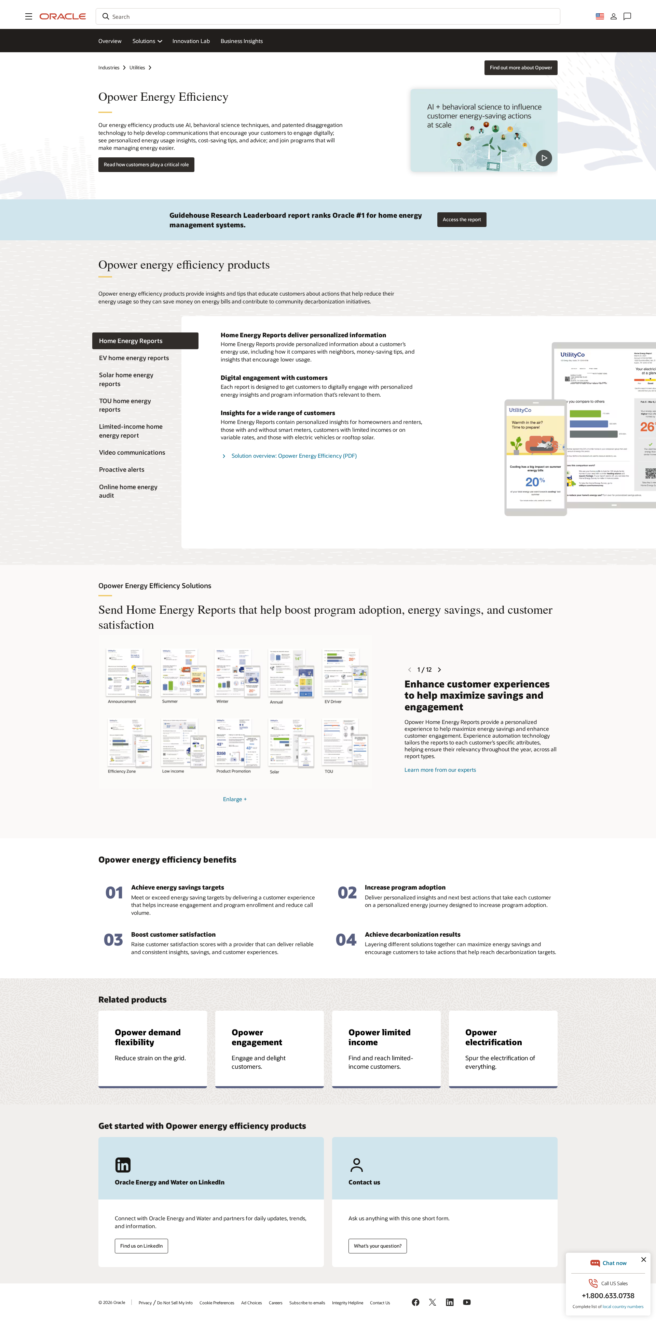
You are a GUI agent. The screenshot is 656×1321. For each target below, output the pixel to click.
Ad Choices (251, 1302)
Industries (109, 67)
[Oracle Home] (62, 16)
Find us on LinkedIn (141, 1245)
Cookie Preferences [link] (217, 1302)
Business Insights (242, 40)
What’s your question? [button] (377, 1245)
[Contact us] (627, 16)
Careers (276, 1302)
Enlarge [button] (235, 798)
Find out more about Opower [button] (521, 67)
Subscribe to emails (307, 1302)
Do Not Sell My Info (175, 1302)
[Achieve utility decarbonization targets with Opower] (484, 130)
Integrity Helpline (347, 1302)
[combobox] (328, 16)
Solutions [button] (144, 40)
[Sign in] (614, 16)
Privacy (145, 1302)
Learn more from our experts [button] (440, 769)
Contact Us (380, 1302)
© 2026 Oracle (111, 1302)
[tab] (145, 340)
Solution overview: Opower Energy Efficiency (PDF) (294, 455)
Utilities (137, 67)
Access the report (462, 219)
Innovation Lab (191, 40)
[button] (29, 16)
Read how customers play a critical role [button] (146, 164)
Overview (110, 40)
